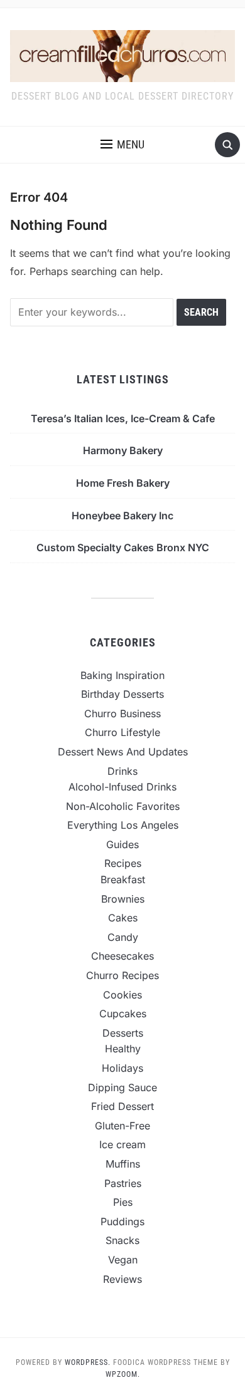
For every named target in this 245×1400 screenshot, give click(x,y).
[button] (122, 144)
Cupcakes (122, 1013)
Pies (123, 1202)
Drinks (122, 771)
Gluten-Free (122, 1125)
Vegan (123, 1259)
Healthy (123, 1048)
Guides (122, 844)
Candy (122, 937)
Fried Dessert (122, 1106)
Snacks (122, 1240)
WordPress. (88, 1362)
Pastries (122, 1183)
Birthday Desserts (122, 694)
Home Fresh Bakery (123, 483)
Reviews (122, 1279)
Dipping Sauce (122, 1087)
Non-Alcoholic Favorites (123, 806)
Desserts (122, 1033)
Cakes (123, 917)
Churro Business (122, 713)
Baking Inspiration (122, 675)
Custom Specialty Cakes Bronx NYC (122, 547)
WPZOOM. (123, 1374)
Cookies (122, 994)
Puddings (122, 1221)
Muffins (123, 1164)
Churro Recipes (122, 975)
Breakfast (123, 879)
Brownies (122, 899)
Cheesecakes (122, 956)
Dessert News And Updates (123, 751)
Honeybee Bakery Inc (122, 515)
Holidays (122, 1068)
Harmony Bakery (123, 450)
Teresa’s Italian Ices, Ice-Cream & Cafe (123, 418)
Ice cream (122, 1144)
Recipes (122, 863)
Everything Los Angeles (122, 825)
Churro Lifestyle (122, 732)
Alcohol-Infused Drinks (122, 786)
